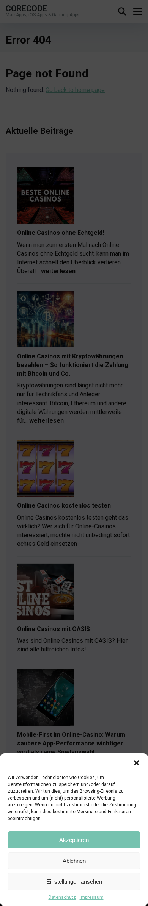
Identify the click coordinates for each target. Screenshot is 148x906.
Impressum (92, 897)
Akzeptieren (74, 840)
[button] (136, 763)
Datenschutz (62, 897)
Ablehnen (74, 861)
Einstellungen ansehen (74, 881)
